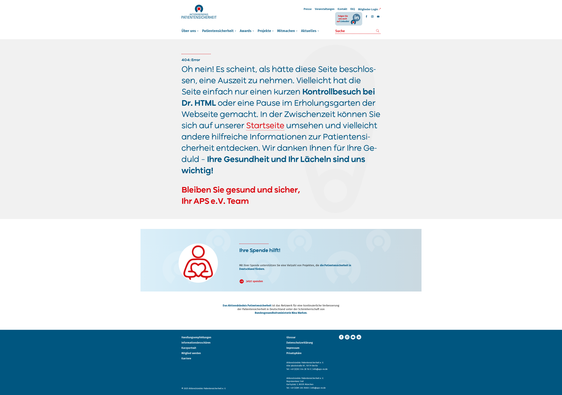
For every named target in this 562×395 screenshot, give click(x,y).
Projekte (264, 31)
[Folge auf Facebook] (366, 16)
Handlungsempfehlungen (196, 337)
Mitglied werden (191, 353)
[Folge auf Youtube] (378, 16)
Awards (245, 31)
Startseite (265, 126)
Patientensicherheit (218, 31)
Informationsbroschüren (195, 342)
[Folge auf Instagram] (372, 16)
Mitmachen (286, 31)
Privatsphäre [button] (293, 353)
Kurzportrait (188, 348)
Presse (308, 9)
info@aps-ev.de (320, 369)
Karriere (186, 358)
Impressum (292, 348)
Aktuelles (308, 31)
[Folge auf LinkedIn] (359, 337)
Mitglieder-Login (368, 9)
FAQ (352, 9)
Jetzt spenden (254, 281)
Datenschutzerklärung (299, 342)
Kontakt (342, 9)
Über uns (188, 31)
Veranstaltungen (324, 9)
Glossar (291, 337)
